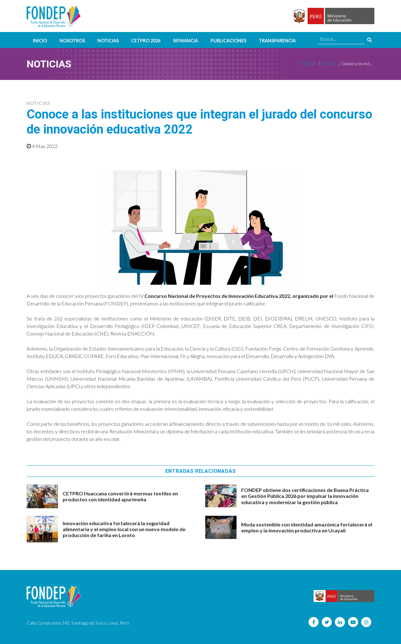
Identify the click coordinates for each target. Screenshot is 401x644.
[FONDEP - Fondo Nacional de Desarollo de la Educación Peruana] (54, 16)
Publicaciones (228, 40)
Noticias (108, 40)
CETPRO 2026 (145, 40)
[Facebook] (314, 622)
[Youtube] (353, 622)
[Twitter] (327, 622)
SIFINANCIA (185, 40)
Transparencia (277, 40)
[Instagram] (366, 622)
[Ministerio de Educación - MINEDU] (332, 16)
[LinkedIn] (340, 622)
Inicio (40, 40)
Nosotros (72, 40)
